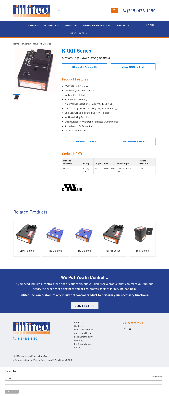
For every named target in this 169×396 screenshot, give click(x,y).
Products (50, 25)
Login (150, 25)
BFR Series (142, 250)
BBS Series (55, 250)
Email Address (12, 379)
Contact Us (85, 306)
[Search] (114, 10)
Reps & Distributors (83, 336)
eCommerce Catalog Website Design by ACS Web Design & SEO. (42, 360)
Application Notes (82, 333)
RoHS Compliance (82, 344)
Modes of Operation (96, 25)
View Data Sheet (84, 141)
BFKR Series (113, 250)
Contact (122, 25)
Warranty (78, 340)
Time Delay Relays (29, 43)
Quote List (70, 25)
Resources (77, 33)
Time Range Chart (133, 141)
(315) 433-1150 (141, 10)
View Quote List (133, 66)
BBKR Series (27, 250)
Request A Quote (84, 66)
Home (16, 43)
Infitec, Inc (25, 356)
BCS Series (84, 250)
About (32, 25)
